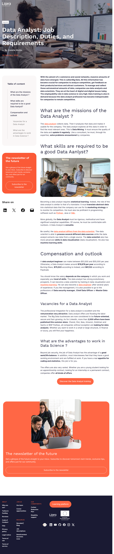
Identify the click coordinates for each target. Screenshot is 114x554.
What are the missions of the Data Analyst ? (20, 93)
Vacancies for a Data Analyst (20, 122)
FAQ (3, 526)
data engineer (85, 285)
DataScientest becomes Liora (21, 537)
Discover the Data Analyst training (75, 381)
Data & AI (5, 22)
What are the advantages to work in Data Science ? (22, 133)
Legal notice (6, 535)
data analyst (50, 124)
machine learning (48, 285)
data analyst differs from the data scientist (74, 231)
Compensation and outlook (18, 113)
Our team (19, 505)
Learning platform (60, 504)
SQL (73, 213)
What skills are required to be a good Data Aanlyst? (20, 104)
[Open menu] (108, 4)
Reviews (5, 516)
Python (59, 213)
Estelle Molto (15, 50)
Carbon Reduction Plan (34, 509)
